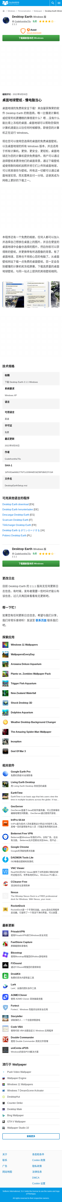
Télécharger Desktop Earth (16, 525)
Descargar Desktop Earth (15, 514)
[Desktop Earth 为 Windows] (6, 20)
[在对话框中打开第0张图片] (25, 294)
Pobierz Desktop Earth (14, 535)
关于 (4, 1154)
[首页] (3, 11)
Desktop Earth (29, 16)
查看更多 (31, 1136)
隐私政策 (37, 1166)
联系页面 (41, 620)
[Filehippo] (10, 3)
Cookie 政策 (38, 1160)
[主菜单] (59, 3)
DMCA (35, 1177)
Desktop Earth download (15, 504)
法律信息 (37, 1172)
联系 (4, 1160)
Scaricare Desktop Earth (15, 520)
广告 (4, 1166)
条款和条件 (38, 1154)
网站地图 (7, 1172)
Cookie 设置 (38, 1183)
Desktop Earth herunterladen (17, 509)
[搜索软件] (53, 3)
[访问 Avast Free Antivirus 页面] (31, 31)
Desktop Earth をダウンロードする (21, 530)
